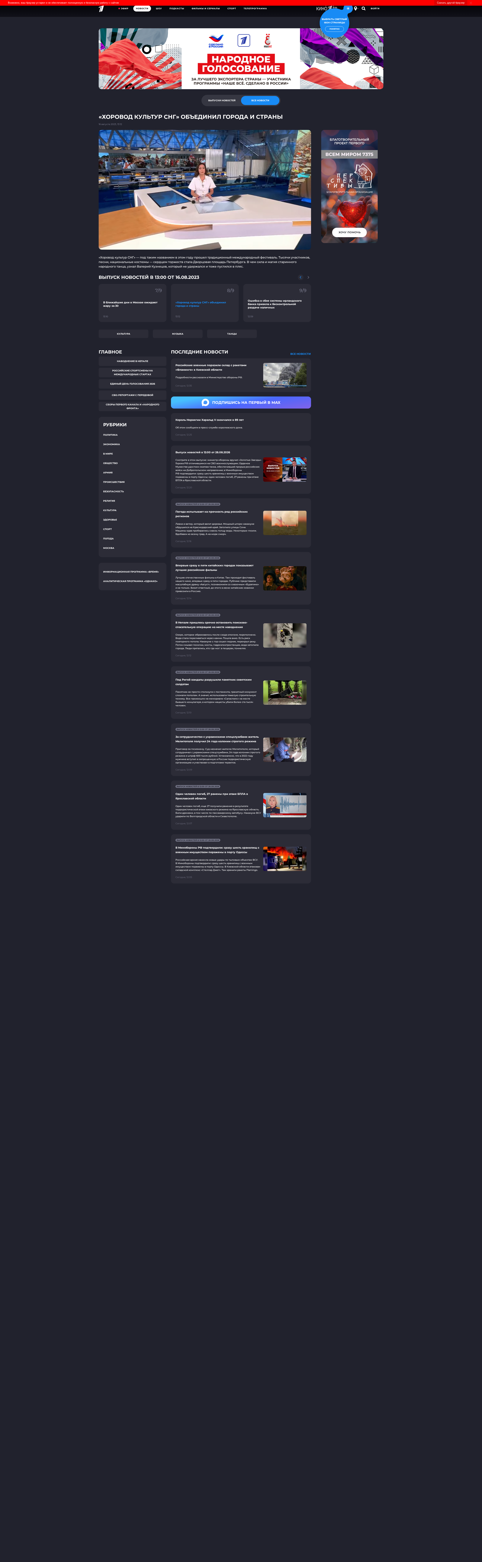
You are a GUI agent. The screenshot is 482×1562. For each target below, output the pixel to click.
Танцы (232, 333)
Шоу (159, 8)
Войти (375, 8)
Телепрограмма (255, 8)
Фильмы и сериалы (206, 8)
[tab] (222, 100)
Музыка (177, 333)
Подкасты (176, 8)
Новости (142, 8)
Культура (123, 333)
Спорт (231, 8)
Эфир (124, 8)
